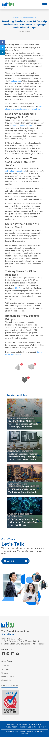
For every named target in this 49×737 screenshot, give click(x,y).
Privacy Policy (11, 727)
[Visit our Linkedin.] (13, 654)
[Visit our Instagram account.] (8, 654)
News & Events (7, 677)
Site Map (10, 724)
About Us (5, 666)
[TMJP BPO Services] (8, 5)
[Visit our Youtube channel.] (17, 654)
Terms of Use (25, 727)
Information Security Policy (29, 724)
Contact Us (6, 680)
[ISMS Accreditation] (10, 702)
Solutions (5, 669)
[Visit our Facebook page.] (3, 654)
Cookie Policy (40, 727)
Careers (4, 673)
